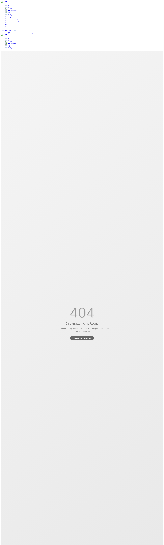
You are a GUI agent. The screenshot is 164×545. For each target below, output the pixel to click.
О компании (10, 25)
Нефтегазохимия (13, 6)
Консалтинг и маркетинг (14, 21)
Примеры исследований (14, 19)
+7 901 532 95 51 (7, 31)
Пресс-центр (10, 23)
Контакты (9, 27)
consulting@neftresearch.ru (10, 33)
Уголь (9, 8)
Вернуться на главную (82, 338)
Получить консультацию (30, 33)
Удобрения (11, 15)
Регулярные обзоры (12, 17)
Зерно (9, 12)
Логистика (11, 10)
